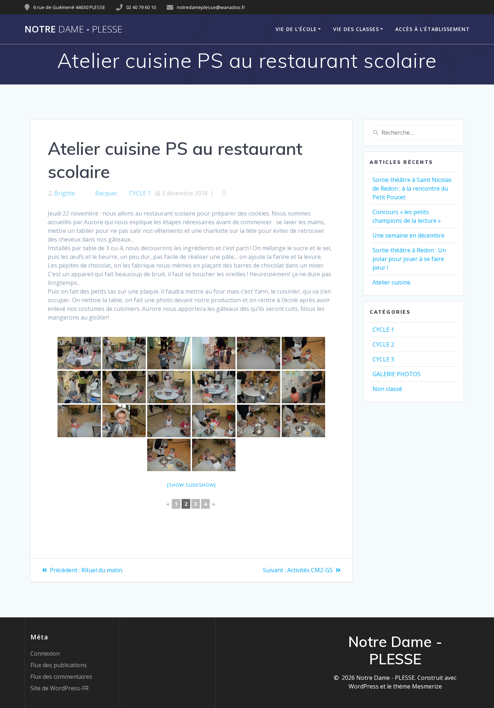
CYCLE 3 (383, 359)
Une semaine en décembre (408, 235)
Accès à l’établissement (432, 29)
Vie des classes (356, 29)
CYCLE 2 (383, 344)
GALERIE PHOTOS (396, 374)
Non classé (387, 389)
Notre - (73, 29)
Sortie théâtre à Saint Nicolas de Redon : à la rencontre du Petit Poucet (412, 188)
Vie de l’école (296, 29)
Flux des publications (58, 665)
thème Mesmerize (417, 686)
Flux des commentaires (61, 677)
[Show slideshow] (191, 485)
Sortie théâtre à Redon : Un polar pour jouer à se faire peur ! (409, 259)
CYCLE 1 (140, 193)
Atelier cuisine (391, 282)
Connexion (45, 653)
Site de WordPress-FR (59, 688)
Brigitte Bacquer (86, 193)
